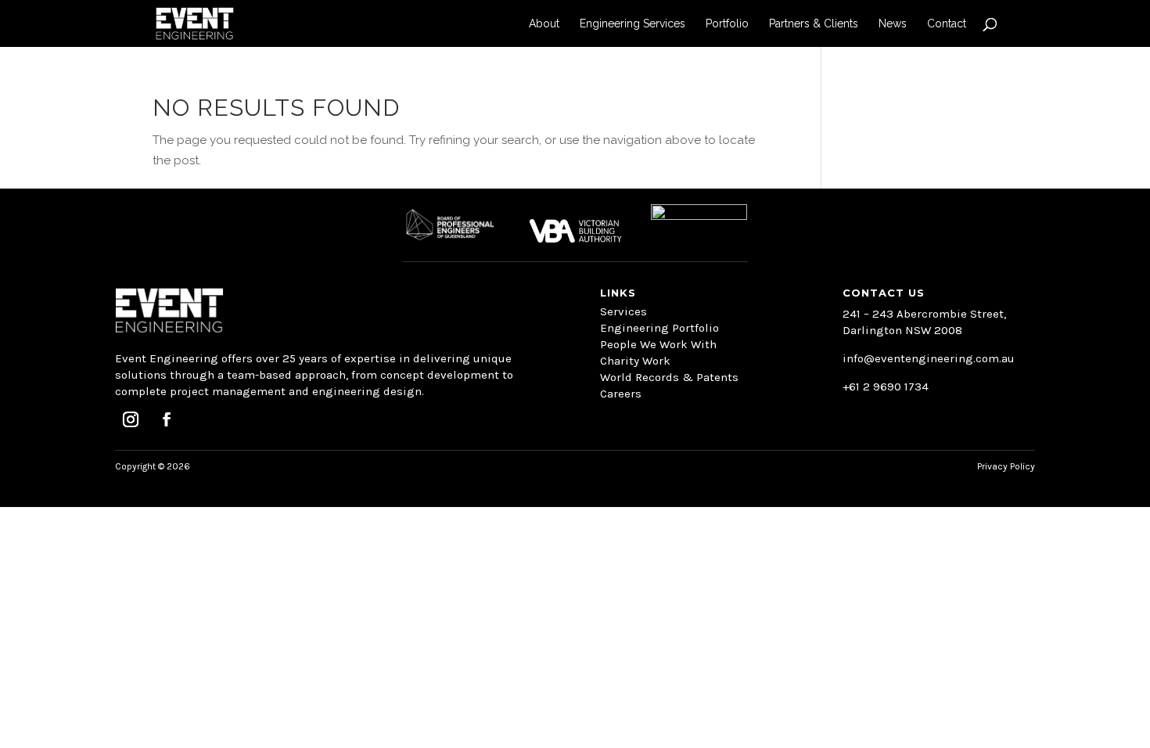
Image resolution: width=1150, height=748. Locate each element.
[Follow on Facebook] (167, 419)
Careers (620, 394)
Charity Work (635, 361)
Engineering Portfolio (659, 328)
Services (623, 311)
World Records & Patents (669, 377)
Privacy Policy (1006, 466)
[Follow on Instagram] (130, 419)
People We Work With (658, 344)
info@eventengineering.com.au (929, 358)
